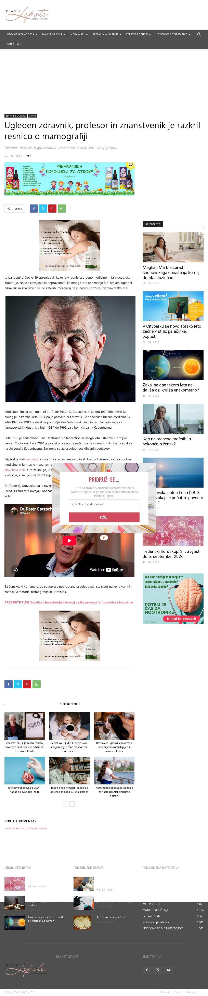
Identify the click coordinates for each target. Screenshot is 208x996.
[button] (104, 479)
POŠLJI (104, 517)
